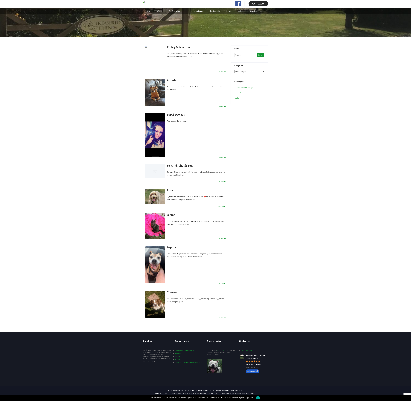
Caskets (240, 11)
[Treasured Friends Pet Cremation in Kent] (144, 2)
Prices (228, 11)
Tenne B (238, 93)
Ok (258, 398)
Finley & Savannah (179, 47)
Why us (159, 11)
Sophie (171, 247)
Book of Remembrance (194, 11)
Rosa (170, 190)
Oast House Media (228, 390)
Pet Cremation (174, 11)
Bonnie (171, 80)
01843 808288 (258, 3)
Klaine (177, 359)
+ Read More (222, 72)
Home (148, 11)
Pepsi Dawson (176, 114)
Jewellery (253, 11)
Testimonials (215, 11)
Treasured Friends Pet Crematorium (255, 357)
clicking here (221, 350)
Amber (237, 98)
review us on (251, 371)
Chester (172, 292)
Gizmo (171, 215)
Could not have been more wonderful (188, 362)
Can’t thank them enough (244, 88)
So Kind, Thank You (180, 165)
